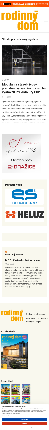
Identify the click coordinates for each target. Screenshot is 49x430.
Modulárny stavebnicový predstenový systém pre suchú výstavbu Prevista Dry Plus (24, 88)
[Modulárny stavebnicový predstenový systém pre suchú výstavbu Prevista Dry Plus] (24, 60)
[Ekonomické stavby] (24, 197)
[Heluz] (24, 214)
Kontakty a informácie (35, 314)
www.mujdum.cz (14, 254)
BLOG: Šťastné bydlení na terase (22, 260)
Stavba (5, 80)
